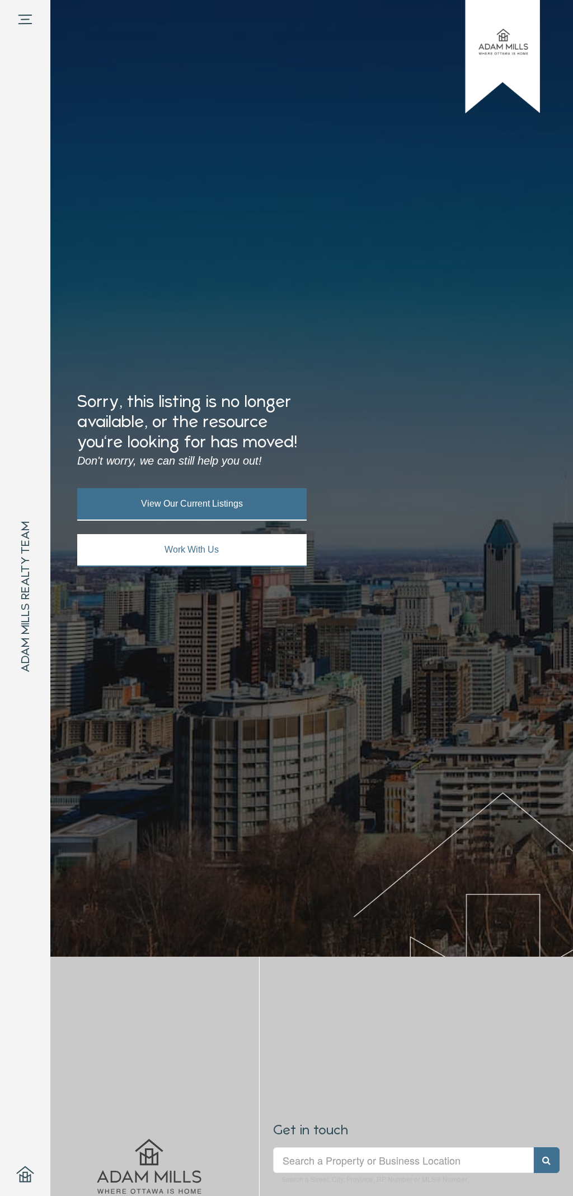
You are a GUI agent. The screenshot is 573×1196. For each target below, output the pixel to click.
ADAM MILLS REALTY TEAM (25, 597)
